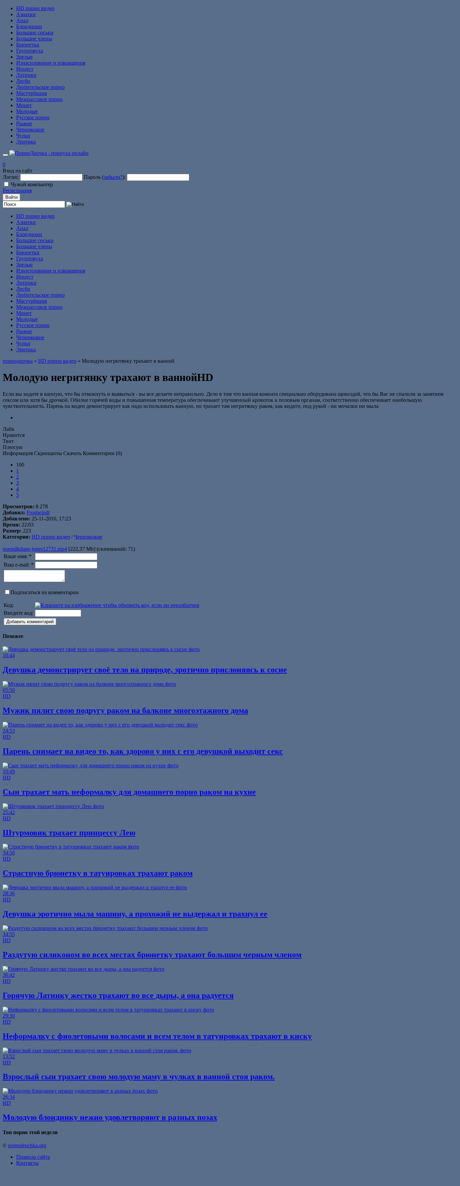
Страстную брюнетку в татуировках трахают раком (98, 873)
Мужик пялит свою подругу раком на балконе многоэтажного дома (125, 710)
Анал (22, 20)
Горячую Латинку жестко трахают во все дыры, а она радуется (118, 995)
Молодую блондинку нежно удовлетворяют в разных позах (110, 1117)
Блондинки (29, 26)
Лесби (23, 81)
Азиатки (26, 14)
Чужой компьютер (32, 184)
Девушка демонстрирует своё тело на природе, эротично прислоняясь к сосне (145, 669)
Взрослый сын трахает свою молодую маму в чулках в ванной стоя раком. (139, 1076)
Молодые (27, 111)
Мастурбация (31, 93)
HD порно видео (35, 8)
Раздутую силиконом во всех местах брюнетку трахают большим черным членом (152, 954)
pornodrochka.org (27, 1145)
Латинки (26, 75)
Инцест (24, 69)
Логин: (11, 177)
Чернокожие (30, 129)
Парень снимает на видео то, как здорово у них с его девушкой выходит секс (143, 751)
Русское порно (33, 117)
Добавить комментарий (30, 621)
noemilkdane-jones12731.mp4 (35, 549)
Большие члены (34, 38)
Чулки (23, 135)
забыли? (113, 177)
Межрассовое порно (39, 99)
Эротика (26, 142)
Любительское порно (40, 87)
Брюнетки (27, 44)
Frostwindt (38, 512)
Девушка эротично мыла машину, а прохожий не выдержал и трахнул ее (135, 913)
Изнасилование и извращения (50, 63)
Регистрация (17, 190)
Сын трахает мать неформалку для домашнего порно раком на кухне (129, 792)
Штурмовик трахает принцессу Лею (69, 832)
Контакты (27, 1163)
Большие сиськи (35, 32)
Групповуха (29, 51)
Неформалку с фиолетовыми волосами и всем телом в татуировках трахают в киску (157, 1036)
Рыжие (24, 123)
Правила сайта (33, 1157)
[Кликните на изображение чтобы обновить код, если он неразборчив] (117, 605)
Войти (11, 197)
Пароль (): (105, 177)
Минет (24, 105)
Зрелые (24, 57)
